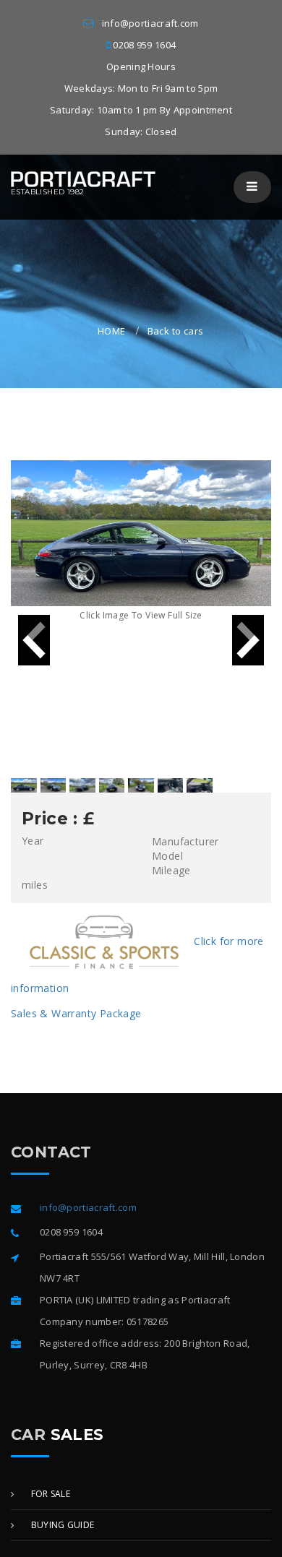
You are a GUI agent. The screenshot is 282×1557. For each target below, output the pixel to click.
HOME (112, 330)
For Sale (49, 1494)
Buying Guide (61, 1525)
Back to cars (176, 330)
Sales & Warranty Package (76, 1013)
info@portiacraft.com (150, 23)
